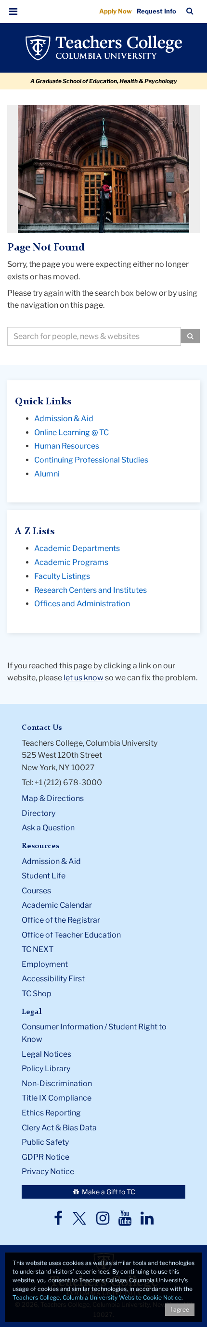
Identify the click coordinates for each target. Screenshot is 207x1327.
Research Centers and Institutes (90, 590)
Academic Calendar (57, 905)
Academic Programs (71, 562)
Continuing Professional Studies (91, 459)
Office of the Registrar (61, 920)
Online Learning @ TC (71, 432)
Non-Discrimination (57, 1083)
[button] (13, 11)
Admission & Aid (63, 418)
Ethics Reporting (51, 1112)
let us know (84, 677)
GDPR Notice (45, 1157)
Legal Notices (46, 1054)
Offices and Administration (82, 603)
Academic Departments (77, 548)
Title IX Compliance (56, 1097)
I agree (179, 1309)
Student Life (43, 875)
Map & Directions (53, 798)
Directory (38, 813)
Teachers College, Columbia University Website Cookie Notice (97, 1297)
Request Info (156, 11)
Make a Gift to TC (107, 1192)
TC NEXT (37, 949)
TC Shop (37, 993)
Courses (36, 890)
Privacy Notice (48, 1171)
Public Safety (45, 1142)
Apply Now (115, 11)
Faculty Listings (62, 576)
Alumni (47, 473)
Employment (45, 964)
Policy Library (46, 1068)
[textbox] (94, 336)
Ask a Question (48, 827)
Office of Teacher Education (71, 934)
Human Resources (66, 446)
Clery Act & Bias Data (59, 1127)
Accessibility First (53, 978)
